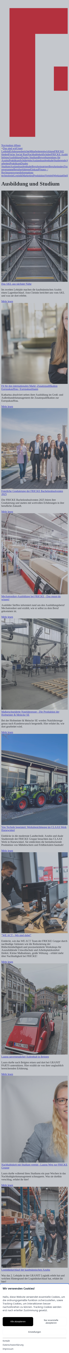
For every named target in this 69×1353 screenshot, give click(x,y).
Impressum (8, 1349)
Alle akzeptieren (17, 1321)
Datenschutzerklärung (13, 1345)
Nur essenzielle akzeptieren (51, 1321)
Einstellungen (34, 1331)
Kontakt (6, 1341)
